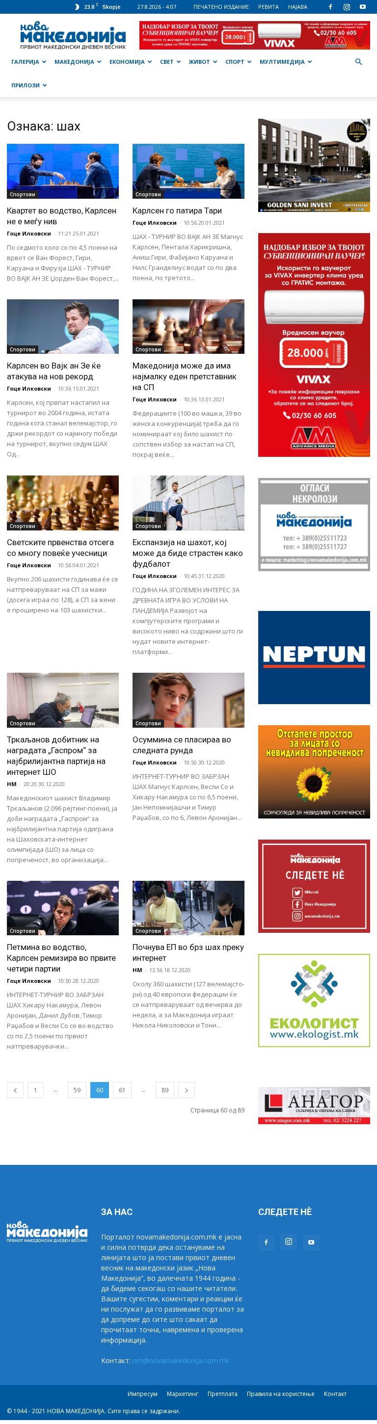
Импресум (143, 1394)
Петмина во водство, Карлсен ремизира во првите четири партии (61, 958)
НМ (12, 784)
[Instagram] (346, 7)
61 (122, 1090)
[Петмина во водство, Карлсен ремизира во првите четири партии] (63, 908)
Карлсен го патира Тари (177, 210)
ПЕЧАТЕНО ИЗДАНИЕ (221, 6)
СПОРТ (234, 61)
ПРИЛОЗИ (25, 85)
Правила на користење (281, 1394)
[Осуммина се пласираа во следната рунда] (188, 700)
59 (77, 1090)
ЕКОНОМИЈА (127, 61)
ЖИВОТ (199, 61)
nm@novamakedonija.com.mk (181, 1360)
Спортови (22, 194)
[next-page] (186, 1090)
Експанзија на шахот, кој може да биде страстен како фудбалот (188, 553)
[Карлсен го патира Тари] (188, 171)
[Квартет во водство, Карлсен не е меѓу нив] (63, 171)
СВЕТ (167, 61)
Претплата (223, 1394)
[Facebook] (330, 7)
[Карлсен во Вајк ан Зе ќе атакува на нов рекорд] (63, 326)
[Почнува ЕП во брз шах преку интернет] (188, 908)
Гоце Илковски (29, 233)
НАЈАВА (297, 6)
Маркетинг (182, 1394)
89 (165, 1090)
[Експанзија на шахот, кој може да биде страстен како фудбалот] (188, 502)
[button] (358, 62)
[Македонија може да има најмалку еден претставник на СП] (188, 326)
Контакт (335, 1394)
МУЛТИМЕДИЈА (282, 61)
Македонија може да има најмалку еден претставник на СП (185, 376)
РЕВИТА (268, 6)
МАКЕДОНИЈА (74, 61)
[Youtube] (362, 7)
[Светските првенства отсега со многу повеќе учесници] (63, 502)
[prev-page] (15, 1090)
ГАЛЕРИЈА (25, 61)
